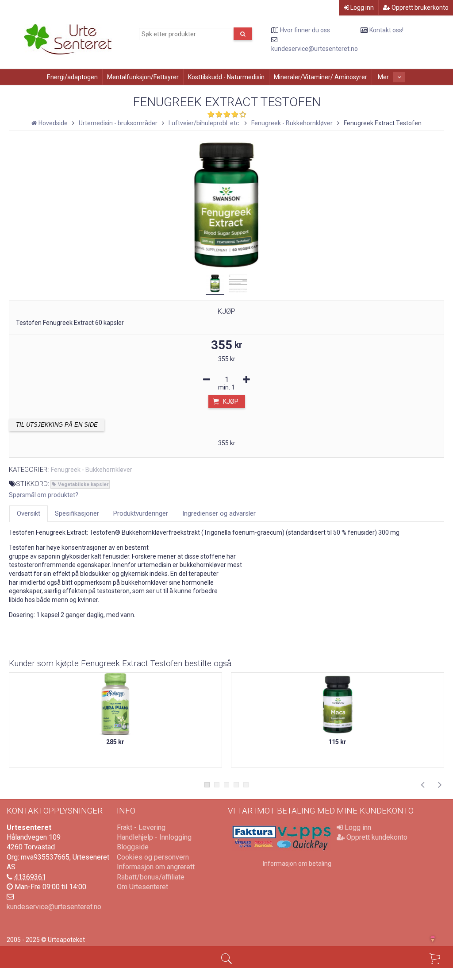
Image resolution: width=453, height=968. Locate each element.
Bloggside (133, 847)
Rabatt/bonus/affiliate (150, 877)
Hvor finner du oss (305, 30)
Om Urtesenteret (142, 887)
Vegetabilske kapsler (83, 484)
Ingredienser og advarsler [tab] (219, 513)
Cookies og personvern (153, 857)
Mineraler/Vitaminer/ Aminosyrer (320, 77)
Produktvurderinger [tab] (140, 513)
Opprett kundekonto (376, 837)
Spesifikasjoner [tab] (77, 513)
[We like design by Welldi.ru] (436, 939)
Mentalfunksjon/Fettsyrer (143, 77)
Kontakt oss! (386, 30)
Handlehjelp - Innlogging (154, 837)
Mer (384, 77)
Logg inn (361, 7)
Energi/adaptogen (72, 77)
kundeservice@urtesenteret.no (314, 48)
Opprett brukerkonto (419, 7)
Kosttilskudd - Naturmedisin (226, 77)
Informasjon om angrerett (156, 867)
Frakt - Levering (141, 827)
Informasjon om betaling (297, 863)
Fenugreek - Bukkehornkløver (91, 469)
